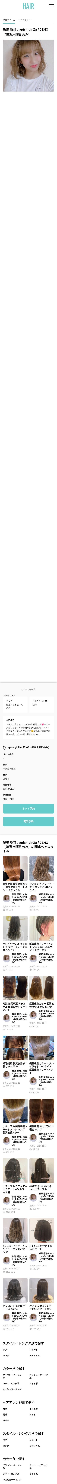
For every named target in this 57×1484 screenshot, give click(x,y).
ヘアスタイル (24, 20)
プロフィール (9, 20)
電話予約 (28, 846)
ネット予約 (28, 833)
